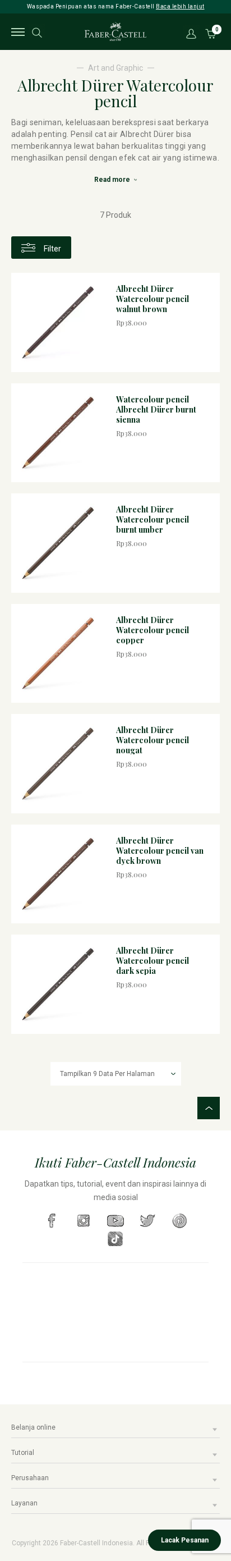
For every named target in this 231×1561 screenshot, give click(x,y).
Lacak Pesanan (185, 1540)
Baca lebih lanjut (180, 6)
